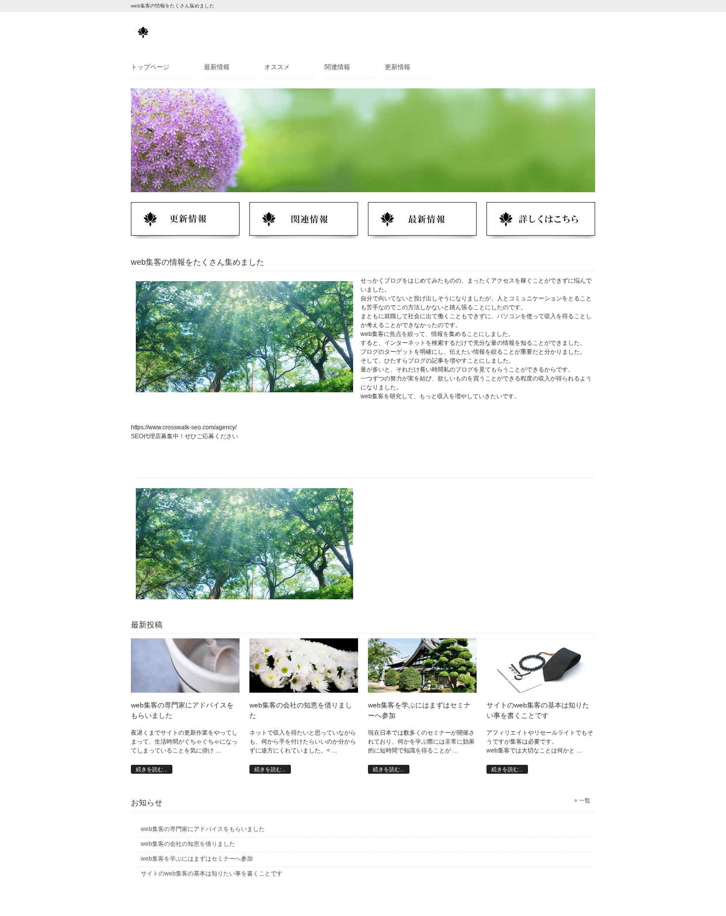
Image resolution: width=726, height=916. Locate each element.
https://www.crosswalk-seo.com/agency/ (184, 427)
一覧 (584, 800)
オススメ (277, 67)
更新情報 (397, 67)
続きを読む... (151, 769)
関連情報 (337, 67)
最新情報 (217, 67)
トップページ (150, 67)
